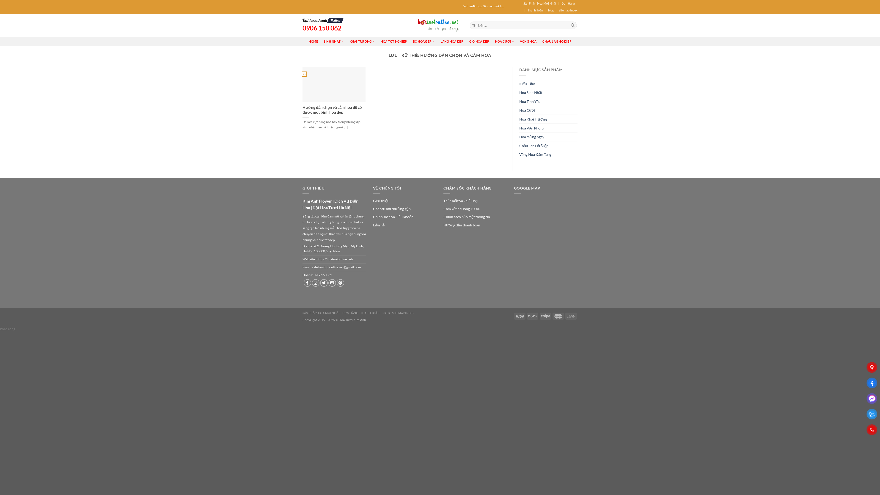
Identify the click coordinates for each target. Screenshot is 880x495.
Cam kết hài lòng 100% (461, 208)
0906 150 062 (321, 28)
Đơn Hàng (568, 3)
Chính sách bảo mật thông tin (466, 216)
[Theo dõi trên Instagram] (315, 283)
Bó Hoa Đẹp (422, 41)
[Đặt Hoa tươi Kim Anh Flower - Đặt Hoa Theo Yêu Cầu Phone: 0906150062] (440, 25)
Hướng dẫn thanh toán (461, 225)
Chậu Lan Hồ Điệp (556, 41)
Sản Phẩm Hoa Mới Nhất (539, 3)
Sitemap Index (568, 10)
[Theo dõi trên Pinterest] (340, 283)
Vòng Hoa (528, 41)
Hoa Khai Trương (533, 119)
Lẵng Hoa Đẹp (452, 41)
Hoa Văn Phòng (531, 128)
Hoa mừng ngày (531, 137)
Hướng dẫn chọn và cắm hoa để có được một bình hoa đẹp (332, 110)
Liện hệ (379, 225)
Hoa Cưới (503, 41)
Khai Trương (361, 41)
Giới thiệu (381, 200)
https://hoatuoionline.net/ (334, 259)
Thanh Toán (535, 10)
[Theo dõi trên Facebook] (307, 283)
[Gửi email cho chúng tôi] (332, 283)
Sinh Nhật (332, 41)
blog (551, 10)
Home (313, 41)
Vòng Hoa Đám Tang (535, 154)
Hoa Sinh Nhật (530, 92)
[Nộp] (573, 25)
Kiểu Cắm (527, 84)
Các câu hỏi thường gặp (392, 208)
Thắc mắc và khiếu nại (460, 200)
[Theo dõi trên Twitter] (324, 283)
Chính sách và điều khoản (393, 216)
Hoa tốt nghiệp (394, 41)
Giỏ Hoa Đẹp (479, 41)
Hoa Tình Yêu (529, 101)
